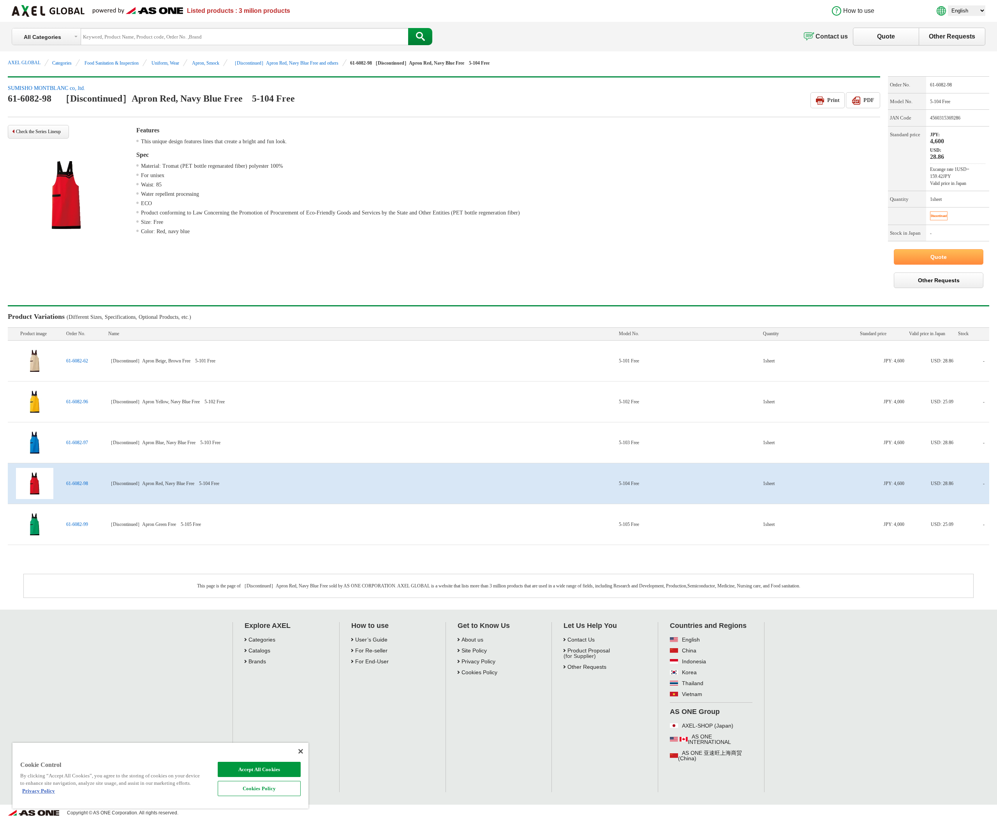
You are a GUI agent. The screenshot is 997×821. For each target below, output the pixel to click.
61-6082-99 (77, 524)
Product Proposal (588, 650)
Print (833, 100)
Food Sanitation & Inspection (112, 63)
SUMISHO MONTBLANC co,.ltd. (46, 88)
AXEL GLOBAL (24, 62)
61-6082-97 (77, 442)
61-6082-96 (77, 401)
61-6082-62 (77, 361)
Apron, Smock (205, 63)
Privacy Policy (478, 661)
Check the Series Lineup (38, 131)
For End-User (372, 661)
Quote (886, 36)
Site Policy (474, 650)
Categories (62, 63)
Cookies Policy (259, 788)
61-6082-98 (77, 483)
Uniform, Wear (165, 63)
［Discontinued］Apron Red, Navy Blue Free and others (285, 63)
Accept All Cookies (259, 769)
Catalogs (259, 650)
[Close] (300, 751)
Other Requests (952, 36)
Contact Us (581, 639)
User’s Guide (371, 639)
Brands (257, 661)
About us (472, 639)
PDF (868, 100)
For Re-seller (371, 650)
